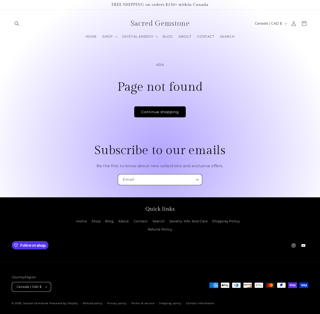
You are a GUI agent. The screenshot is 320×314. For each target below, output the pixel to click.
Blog (109, 221)
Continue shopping (160, 112)
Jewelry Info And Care (188, 221)
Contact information (200, 303)
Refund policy (92, 303)
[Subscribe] (197, 179)
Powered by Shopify (63, 303)
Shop (96, 221)
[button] (17, 23)
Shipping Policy (226, 221)
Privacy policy (117, 303)
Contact (141, 221)
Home (81, 221)
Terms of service (142, 303)
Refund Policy (160, 229)
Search (159, 221)
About (123, 221)
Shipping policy (170, 303)
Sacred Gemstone (36, 303)
